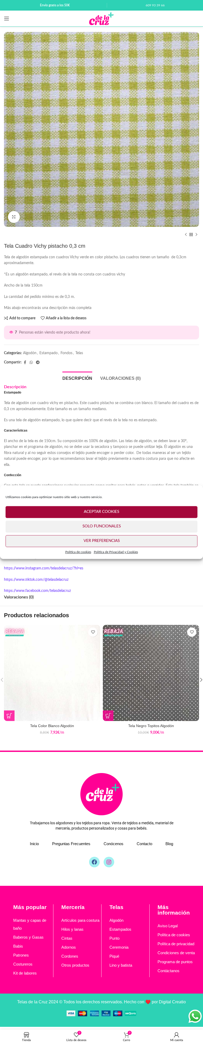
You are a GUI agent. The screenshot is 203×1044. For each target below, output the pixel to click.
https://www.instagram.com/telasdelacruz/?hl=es (43, 568)
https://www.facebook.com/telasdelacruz (37, 591)
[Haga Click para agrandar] (14, 217)
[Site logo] (101, 18)
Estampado (48, 353)
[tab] (77, 378)
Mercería (73, 907)
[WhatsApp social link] (31, 362)
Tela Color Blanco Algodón (52, 726)
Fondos (66, 353)
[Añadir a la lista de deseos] (93, 632)
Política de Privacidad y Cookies (116, 552)
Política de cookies (78, 552)
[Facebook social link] (25, 362)
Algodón (29, 353)
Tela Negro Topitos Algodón (151, 726)
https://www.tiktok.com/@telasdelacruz (36, 580)
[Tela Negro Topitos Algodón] (151, 673)
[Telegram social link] (37, 362)
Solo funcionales (101, 526)
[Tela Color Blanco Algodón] (52, 673)
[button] (9, 129)
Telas (79, 353)
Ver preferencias (102, 541)
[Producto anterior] (185, 234)
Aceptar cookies (101, 512)
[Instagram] (109, 862)
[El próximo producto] (196, 234)
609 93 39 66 (155, 5)
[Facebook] (94, 862)
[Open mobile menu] (6, 18)
